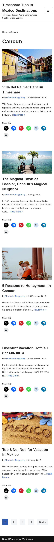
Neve (5, 539)
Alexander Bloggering (15, 98)
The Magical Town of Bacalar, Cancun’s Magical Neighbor (24, 184)
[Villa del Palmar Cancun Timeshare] (27, 65)
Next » (42, 522)
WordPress (27, 539)
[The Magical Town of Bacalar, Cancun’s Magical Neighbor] (27, 162)
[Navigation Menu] (48, 10)
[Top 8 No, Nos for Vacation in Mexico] (27, 428)
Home (5, 32)
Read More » (18, 115)
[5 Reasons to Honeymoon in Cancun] (27, 264)
